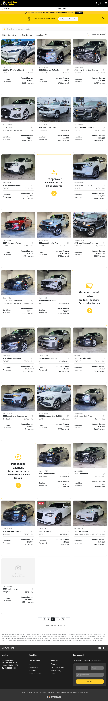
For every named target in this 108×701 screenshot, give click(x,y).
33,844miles (100, 73)
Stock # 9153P (78, 67)
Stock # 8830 (78, 471)
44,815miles (64, 534)
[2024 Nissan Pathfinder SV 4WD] (18, 167)
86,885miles (29, 304)
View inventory (34, 661)
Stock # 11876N (7, 413)
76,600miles (100, 361)
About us (54, 661)
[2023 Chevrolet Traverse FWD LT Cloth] (90, 109)
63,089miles (100, 419)
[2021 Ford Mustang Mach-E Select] (18, 51)
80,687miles (29, 246)
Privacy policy (56, 671)
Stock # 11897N (7, 125)
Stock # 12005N (44, 67)
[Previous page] (40, 619)
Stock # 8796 (7, 183)
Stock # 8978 (7, 240)
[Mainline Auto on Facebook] (99, 648)
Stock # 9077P (43, 356)
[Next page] (68, 619)
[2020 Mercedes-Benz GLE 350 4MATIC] (54, 398)
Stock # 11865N (79, 183)
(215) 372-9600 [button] (10, 668)
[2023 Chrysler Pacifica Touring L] (18, 513)
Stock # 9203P (43, 529)
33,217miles (29, 130)
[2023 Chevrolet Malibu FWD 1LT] (18, 340)
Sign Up (89, 682)
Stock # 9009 (78, 529)
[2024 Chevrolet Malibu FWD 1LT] (18, 224)
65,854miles (64, 361)
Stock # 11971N (43, 240)
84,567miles (29, 534)
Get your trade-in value (68, 19)
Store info (32, 671)
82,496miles (29, 361)
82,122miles (64, 477)
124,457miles (64, 304)
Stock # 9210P (7, 356)
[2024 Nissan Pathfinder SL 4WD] (90, 167)
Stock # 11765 (7, 67)
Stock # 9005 (43, 298)
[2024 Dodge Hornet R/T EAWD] (18, 571)
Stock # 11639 (43, 125)
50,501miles (100, 130)
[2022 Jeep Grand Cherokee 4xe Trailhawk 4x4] (18, 398)
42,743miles (100, 188)
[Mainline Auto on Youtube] (103, 648)
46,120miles (64, 130)
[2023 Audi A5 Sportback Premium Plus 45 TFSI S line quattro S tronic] (18, 282)
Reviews (31, 664)
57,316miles (29, 188)
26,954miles (29, 73)
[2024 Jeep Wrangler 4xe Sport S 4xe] (54, 224)
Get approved (33, 667)
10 (63, 619)
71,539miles (100, 246)
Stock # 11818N (43, 413)
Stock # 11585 (78, 413)
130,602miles (100, 477)
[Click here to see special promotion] (54, 13)
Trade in (54, 664)
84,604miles (64, 419)
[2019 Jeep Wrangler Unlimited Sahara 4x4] (90, 224)
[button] (97, 3)
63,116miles (100, 534)
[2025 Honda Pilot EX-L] (90, 455)
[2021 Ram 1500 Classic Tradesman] (54, 109)
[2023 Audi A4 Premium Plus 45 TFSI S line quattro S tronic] (18, 109)
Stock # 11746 (78, 125)
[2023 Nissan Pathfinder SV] (90, 398)
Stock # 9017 (78, 356)
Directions (54, 674)
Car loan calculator (57, 667)
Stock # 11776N (7, 529)
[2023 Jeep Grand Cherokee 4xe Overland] (90, 51)
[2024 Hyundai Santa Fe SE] (54, 340)
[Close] (103, 18)
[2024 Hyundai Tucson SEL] (54, 282)
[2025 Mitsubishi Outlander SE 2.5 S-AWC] (54, 51)
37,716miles (64, 73)
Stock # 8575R (43, 471)
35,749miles (64, 246)
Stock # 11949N (79, 240)
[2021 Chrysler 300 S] (54, 513)
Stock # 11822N (7, 298)
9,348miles (29, 592)
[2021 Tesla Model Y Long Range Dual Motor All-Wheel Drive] (90, 513)
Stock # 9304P (7, 586)
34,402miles (29, 419)
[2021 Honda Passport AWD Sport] (54, 455)
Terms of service (34, 674)
